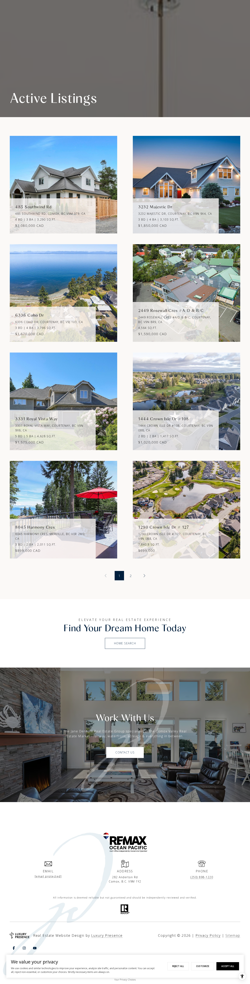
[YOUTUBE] (35, 948)
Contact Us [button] (125, 752)
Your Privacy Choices (125, 979)
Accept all (227, 966)
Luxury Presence (107, 935)
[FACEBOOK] (14, 948)
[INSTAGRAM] (24, 948)
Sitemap (232, 935)
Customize (202, 966)
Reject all (178, 966)
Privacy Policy (208, 935)
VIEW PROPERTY (63, 182)
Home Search (125, 643)
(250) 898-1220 (201, 877)
